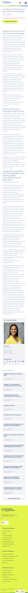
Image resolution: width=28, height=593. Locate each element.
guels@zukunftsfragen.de (10, 353)
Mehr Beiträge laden (14, 498)
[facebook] (1, 518)
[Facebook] (5, 361)
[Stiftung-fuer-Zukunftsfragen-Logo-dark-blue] (8, 508)
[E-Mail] (5, 363)
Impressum (21, 588)
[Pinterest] (20, 361)
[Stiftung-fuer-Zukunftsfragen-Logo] (6, 1)
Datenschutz (4, 590)
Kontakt (16, 588)
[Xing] (23, 361)
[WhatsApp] (13, 361)
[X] (7, 361)
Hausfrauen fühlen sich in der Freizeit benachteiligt (14, 10)
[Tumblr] (18, 361)
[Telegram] (15, 361)
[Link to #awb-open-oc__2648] (26, 3)
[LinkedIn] (10, 361)
